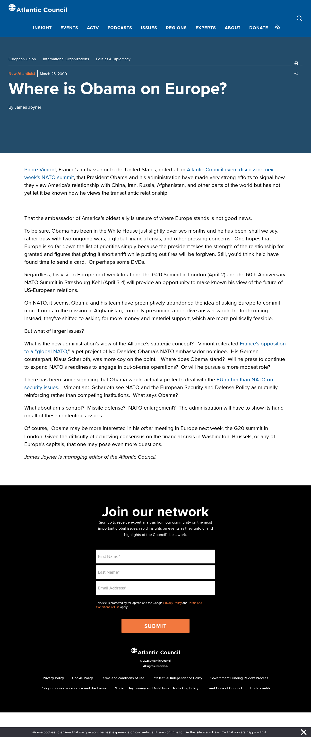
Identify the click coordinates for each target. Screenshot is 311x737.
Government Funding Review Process (239, 678)
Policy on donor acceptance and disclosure (73, 688)
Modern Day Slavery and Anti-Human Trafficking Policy (156, 688)
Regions (176, 28)
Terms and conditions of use (122, 678)
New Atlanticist (22, 73)
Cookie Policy (82, 678)
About (233, 28)
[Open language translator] (277, 26)
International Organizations (66, 58)
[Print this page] (296, 63)
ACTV (93, 28)
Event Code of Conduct (224, 688)
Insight (42, 28)
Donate (258, 28)
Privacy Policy (172, 603)
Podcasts (120, 28)
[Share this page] (296, 73)
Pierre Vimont (40, 169)
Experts (206, 28)
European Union (22, 58)
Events (69, 28)
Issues (149, 28)
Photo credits (260, 688)
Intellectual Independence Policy (177, 678)
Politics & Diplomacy (113, 58)
